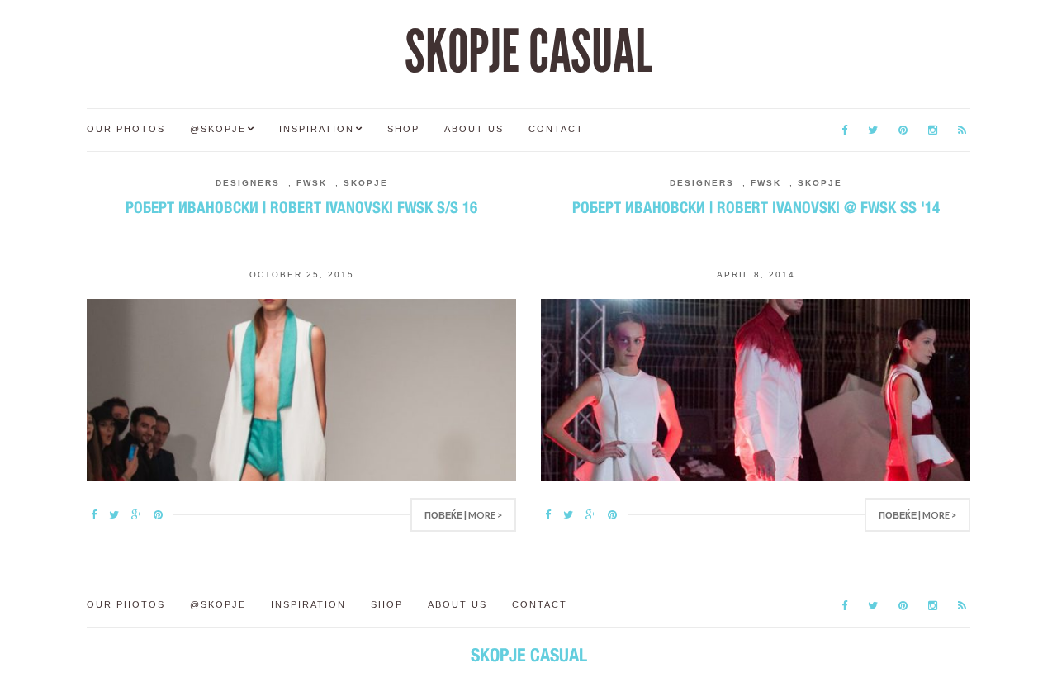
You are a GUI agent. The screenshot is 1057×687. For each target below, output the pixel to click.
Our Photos (126, 129)
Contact (556, 129)
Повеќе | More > (463, 514)
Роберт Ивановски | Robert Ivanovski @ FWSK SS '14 (756, 207)
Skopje (366, 182)
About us (474, 129)
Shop (403, 129)
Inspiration (316, 129)
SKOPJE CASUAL (528, 52)
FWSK (311, 182)
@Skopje (218, 129)
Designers (248, 182)
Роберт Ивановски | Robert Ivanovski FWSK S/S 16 (301, 207)
